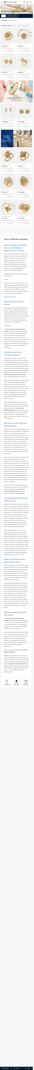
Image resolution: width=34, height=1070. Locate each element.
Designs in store (12, 15)
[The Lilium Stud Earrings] (8, 61)
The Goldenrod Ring (6, 164)
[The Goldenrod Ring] (8, 155)
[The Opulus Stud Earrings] (24, 111)
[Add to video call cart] (3, 50)
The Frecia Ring (5, 190)
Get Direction (7, 140)
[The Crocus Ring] (24, 155)
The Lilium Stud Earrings (7, 70)
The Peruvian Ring (22, 70)
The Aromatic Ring (22, 190)
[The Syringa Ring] (24, 207)
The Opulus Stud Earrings (23, 120)
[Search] (31, 2)
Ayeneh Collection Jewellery (23, 25)
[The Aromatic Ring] (24, 181)
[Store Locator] (24, 2)
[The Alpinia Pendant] (8, 207)
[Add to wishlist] (3, 30)
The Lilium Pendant (22, 44)
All (3, 15)
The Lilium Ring (5, 44)
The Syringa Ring (21, 216)
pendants (6, 622)
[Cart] (27, 2)
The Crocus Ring (21, 164)
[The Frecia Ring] (8, 181)
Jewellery (14, 25)
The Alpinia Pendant (6, 216)
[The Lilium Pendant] (24, 35)
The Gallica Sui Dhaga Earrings (8, 120)
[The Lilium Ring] (8, 35)
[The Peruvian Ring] (24, 61)
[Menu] (2, 2)
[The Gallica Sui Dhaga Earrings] (8, 111)
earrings (11, 506)
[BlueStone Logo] (10, 2)
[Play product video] (14, 30)
